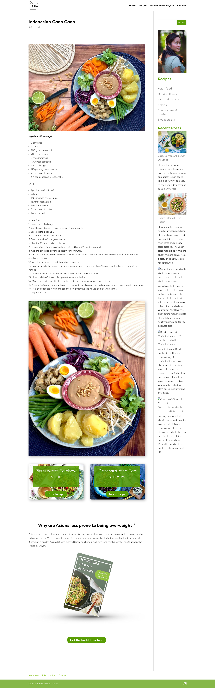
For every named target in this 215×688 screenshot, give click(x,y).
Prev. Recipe (56, 494)
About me (181, 5)
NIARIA (132, 5)
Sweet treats (166, 119)
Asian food (34, 27)
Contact (62, 675)
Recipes (143, 5)
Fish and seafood (169, 99)
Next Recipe (117, 494)
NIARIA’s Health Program (162, 5)
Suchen (181, 22)
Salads (162, 105)
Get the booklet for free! (86, 640)
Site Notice (33, 675)
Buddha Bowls (167, 94)
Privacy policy (48, 675)
